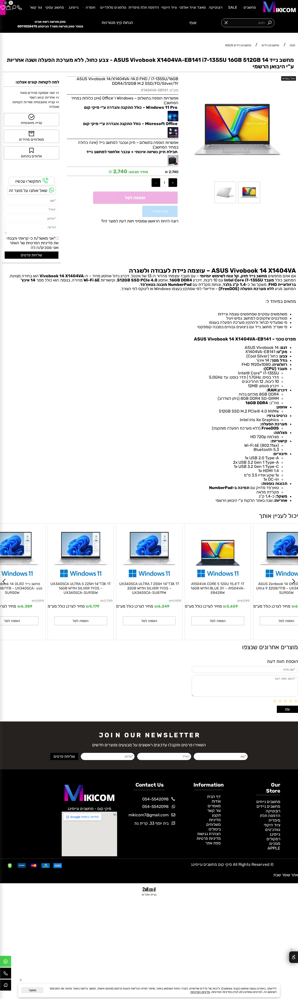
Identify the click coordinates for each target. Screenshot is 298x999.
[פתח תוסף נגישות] (293, 957)
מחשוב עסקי (54, 7)
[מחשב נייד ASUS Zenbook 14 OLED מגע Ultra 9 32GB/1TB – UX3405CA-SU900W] (217, 577)
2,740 (173, 172)
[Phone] (19, 7)
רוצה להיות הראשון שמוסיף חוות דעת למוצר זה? (139, 221)
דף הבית (214, 796)
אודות (216, 801)
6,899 (245, 600)
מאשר (32, 990)
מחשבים (250, 7)
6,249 (95, 606)
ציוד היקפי (169, 7)
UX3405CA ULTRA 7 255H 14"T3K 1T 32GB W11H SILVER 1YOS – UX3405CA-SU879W (81, 588)
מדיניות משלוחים (213, 822)
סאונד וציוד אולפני (192, 7)
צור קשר (36, 7)
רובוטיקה (215, 7)
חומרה (90, 7)
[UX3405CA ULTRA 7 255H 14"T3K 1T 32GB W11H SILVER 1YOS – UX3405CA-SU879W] (80, 577)
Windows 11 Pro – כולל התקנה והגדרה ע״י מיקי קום (130, 107)
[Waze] (5, 986)
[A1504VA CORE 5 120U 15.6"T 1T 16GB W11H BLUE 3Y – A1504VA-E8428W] (149, 577)
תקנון (216, 815)
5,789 (39, 600)
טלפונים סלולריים (113, 7)
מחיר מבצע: (137, 172)
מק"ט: (173, 90)
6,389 (232, 606)
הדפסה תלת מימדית (144, 7)
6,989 (108, 600)
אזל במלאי (288, 78)
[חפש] (13, 7)
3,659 (163, 606)
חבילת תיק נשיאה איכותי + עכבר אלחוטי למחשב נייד (131, 151)
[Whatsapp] (5, 962)
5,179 (26, 606)
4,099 (176, 600)
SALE (232, 7)
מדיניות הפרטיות (39, 243)
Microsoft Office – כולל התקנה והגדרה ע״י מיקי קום (130, 123)
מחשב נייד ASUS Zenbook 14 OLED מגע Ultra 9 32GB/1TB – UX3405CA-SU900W (218, 588)
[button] (80, 620)
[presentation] (106, 23)
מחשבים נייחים (268, 801)
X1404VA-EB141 (154, 90)
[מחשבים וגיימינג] (278, 7)
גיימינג (73, 7)
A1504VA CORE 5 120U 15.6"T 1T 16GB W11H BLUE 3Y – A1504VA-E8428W (149, 588)
